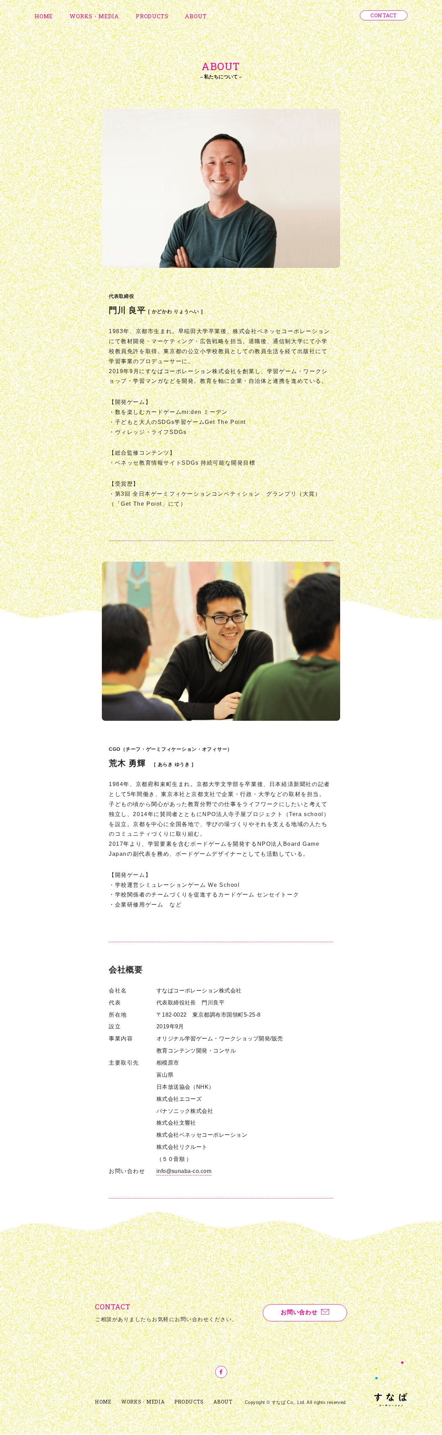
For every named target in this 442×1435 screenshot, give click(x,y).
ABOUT (195, 16)
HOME (44, 16)
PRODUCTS (152, 16)
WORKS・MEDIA (94, 16)
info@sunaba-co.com (184, 1171)
